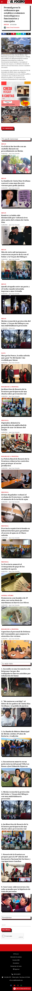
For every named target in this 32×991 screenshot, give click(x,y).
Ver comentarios (7, 128)
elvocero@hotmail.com (16, 980)
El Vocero (16, 954)
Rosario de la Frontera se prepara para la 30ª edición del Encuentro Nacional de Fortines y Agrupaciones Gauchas (16, 857)
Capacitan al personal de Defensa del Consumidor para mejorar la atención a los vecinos (15, 634)
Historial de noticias (16, 957)
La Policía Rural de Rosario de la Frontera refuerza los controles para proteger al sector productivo (15, 462)
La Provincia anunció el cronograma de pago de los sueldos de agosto (13, 566)
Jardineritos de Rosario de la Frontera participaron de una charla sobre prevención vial (14, 391)
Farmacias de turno (16, 966)
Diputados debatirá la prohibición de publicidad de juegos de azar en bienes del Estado (13, 426)
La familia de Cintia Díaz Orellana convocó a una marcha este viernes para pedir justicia (15, 183)
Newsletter (7, 918)
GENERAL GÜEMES (7, 595)
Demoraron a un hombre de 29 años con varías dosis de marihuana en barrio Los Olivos (15, 600)
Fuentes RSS (16, 960)
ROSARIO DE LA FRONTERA (10, 387)
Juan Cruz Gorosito (12, 27)
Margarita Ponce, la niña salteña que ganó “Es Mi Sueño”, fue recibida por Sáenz (15, 358)
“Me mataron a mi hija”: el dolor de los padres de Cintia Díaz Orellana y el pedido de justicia (15, 703)
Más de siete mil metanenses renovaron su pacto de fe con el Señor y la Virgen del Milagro (15, 254)
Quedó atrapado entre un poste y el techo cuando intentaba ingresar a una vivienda (15, 289)
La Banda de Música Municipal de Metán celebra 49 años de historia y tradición (15, 733)
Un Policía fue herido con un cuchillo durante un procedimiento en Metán (13, 148)
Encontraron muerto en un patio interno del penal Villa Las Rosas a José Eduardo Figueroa (15, 764)
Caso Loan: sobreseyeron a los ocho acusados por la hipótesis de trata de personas (15, 889)
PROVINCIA (5, 420)
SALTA (3, 353)
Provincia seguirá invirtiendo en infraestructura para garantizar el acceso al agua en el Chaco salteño (15, 531)
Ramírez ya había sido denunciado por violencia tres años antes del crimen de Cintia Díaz (15, 218)
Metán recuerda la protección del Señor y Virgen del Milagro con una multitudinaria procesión (16, 323)
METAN (6, 24)
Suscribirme (6, 930)
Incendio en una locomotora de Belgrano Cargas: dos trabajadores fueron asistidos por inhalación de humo (16, 672)
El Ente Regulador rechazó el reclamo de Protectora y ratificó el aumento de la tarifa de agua (15, 497)
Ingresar (16, 969)
